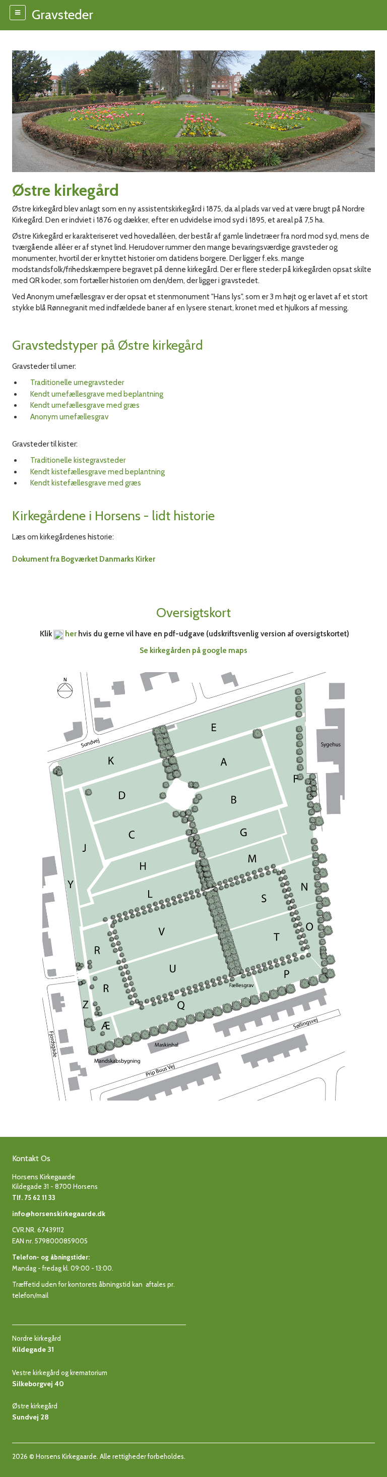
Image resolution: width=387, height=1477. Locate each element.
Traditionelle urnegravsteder (77, 382)
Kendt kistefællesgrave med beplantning (97, 471)
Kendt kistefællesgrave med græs (85, 482)
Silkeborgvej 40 (38, 1383)
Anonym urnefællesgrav (69, 416)
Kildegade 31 (33, 1349)
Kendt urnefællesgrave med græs (85, 405)
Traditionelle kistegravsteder (77, 460)
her (71, 633)
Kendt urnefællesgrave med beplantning (96, 394)
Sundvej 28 (30, 1416)
